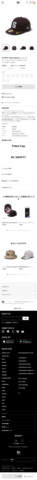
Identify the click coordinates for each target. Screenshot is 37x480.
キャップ (4, 68)
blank (19, 356)
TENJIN (3, 409)
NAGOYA (4, 397)
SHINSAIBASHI (5, 384)
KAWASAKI (4, 372)
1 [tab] (7, 230)
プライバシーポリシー (6, 470)
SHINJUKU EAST (5, 356)
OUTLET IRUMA (21, 381)
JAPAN (12, 460)
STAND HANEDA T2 (22, 361)
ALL (19, 393)
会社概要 (13, 468)
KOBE (3, 403)
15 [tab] (23, 230)
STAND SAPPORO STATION (24, 367)
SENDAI (3, 390)
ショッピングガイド (6, 420)
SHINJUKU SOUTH (6, 353)
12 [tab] (20, 230)
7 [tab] (14, 230)
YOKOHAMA (4, 375)
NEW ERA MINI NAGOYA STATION (25, 353)
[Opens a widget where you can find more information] (28, 476)
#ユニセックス (5, 123)
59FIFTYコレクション (13, 68)
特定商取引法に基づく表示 (28, 468)
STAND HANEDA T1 (22, 358)
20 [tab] (29, 230)
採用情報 (19, 468)
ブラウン (14, 129)
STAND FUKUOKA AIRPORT (24, 364)
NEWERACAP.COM (6, 468)
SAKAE (3, 400)
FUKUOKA (4, 406)
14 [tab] (22, 230)
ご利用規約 (8, 322)
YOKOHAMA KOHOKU (6, 378)
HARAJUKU (4, 365)
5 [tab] (12, 230)
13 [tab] (21, 230)
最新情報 (4, 416)
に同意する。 (12, 322)
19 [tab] (28, 230)
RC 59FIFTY (23, 68)
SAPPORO (4, 394)
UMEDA (3, 387)
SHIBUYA (4, 362)
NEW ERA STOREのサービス (7, 430)
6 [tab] (13, 230)
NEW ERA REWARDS (5, 423)
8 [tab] (15, 230)
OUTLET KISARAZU (22, 378)
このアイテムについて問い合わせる (12, 102)
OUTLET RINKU (21, 388)
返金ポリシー (15, 470)
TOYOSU (4, 368)
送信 (25, 318)
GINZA (3, 359)
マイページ (4, 413)
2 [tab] (8, 230)
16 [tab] (24, 230)
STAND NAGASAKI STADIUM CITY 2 (26, 373)
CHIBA (3, 381)
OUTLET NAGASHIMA (23, 385)
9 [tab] (16, 230)
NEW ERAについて (5, 427)
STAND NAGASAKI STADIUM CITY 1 (26, 370)
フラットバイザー (16, 131)
